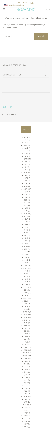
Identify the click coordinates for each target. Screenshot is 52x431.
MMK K (27, 301)
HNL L (27, 244)
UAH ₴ (27, 394)
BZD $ (27, 181)
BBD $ (27, 162)
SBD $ (27, 361)
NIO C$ (27, 323)
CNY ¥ (27, 192)
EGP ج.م (27, 214)
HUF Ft (27, 246)
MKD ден (27, 298)
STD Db (27, 375)
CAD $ (27, 183)
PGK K (27, 334)
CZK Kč (27, 200)
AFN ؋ (27, 140)
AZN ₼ (27, 156)
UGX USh (27, 397)
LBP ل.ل (27, 287)
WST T (27, 413)
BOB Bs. (27, 173)
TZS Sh (27, 391)
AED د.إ (27, 137)
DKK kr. (27, 205)
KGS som (27, 268)
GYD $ (27, 238)
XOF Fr (27, 421)
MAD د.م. (27, 293)
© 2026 (5, 115)
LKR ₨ (27, 290)
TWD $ (27, 388)
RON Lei (27, 350)
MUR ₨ (27, 309)
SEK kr (27, 364)
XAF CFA (27, 416)
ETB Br (27, 216)
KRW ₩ (27, 276)
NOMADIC (13, 115)
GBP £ (27, 227)
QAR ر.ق (27, 347)
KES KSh (27, 265)
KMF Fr (27, 274)
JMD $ (27, 260)
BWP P (27, 178)
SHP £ (27, 369)
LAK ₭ (27, 285)
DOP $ (27, 208)
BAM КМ (27, 159)
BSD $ (27, 175)
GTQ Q (27, 235)
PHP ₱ (27, 336)
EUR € (27, 219)
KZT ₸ (27, 282)
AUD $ (27, 151)
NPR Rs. (27, 326)
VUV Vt (27, 410)
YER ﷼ (27, 427)
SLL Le (27, 372)
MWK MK (27, 315)
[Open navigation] (7, 9)
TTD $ (27, 386)
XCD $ (27, 419)
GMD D (27, 230)
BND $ (27, 170)
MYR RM (27, 317)
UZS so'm (27, 405)
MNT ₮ (27, 304)
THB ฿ (27, 377)
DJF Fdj (27, 203)
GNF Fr (27, 233)
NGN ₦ (27, 320)
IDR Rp (27, 249)
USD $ (26, 130)
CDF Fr (27, 186)
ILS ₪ (27, 252)
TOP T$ (27, 383)
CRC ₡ (27, 194)
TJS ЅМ (27, 380)
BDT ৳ (27, 164)
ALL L (27, 143)
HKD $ (27, 241)
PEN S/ (27, 331)
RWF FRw (27, 356)
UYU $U (27, 402)
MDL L (27, 295)
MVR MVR (27, 312)
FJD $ (27, 222)
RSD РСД (27, 353)
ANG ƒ (27, 148)
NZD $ (27, 328)
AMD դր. (27, 145)
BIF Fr (27, 167)
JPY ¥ (27, 263)
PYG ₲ (27, 345)
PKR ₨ (27, 339)
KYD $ (27, 279)
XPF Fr (27, 424)
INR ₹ (27, 255)
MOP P (27, 307)
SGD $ (27, 367)
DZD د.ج (27, 211)
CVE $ (27, 197)
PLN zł (27, 342)
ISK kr (27, 257)
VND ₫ (27, 407)
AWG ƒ (27, 153)
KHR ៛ (27, 271)
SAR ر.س (27, 358)
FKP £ (27, 224)
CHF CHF (27, 189)
